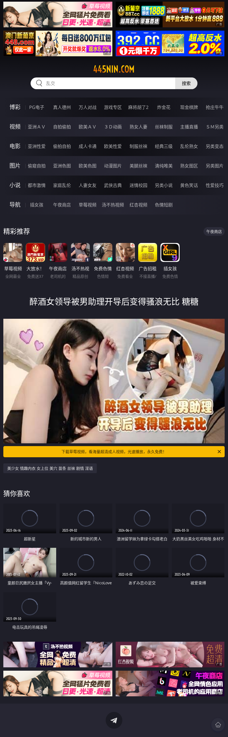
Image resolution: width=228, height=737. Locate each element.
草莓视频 (87, 205)
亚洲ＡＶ (37, 127)
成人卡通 (87, 146)
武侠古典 (113, 185)
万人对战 (87, 107)
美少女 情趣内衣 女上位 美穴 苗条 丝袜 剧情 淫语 (50, 468)
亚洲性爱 (37, 146)
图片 (15, 165)
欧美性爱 (113, 146)
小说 (15, 185)
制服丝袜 (138, 146)
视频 (15, 126)
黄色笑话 (189, 185)
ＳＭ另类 (215, 127)
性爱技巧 (215, 185)
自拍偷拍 (62, 127)
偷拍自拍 (62, 146)
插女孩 (36, 205)
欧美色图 (87, 166)
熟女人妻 (138, 127)
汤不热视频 (113, 205)
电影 (15, 146)
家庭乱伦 (62, 185)
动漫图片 (113, 166)
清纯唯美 (164, 166)
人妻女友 (87, 185)
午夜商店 (62, 205)
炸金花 (163, 107)
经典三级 (164, 146)
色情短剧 (164, 205)
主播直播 (189, 127)
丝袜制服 (164, 127)
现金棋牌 (189, 107)
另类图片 (215, 166)
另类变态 (215, 146)
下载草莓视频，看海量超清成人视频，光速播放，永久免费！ (114, 451)
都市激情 (37, 185)
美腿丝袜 (138, 166)
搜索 (186, 83)
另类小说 (164, 185)
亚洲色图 (62, 166)
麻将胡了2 (138, 107)
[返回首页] (218, 724)
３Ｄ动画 (113, 127)
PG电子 (36, 107)
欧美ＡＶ (87, 127)
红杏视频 (138, 205)
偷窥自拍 (37, 166)
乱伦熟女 (189, 146)
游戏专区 (113, 107)
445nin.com (114, 69)
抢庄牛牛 (215, 107)
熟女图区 (189, 166)
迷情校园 (138, 185)
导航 (15, 204)
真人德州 (62, 107)
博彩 (15, 107)
